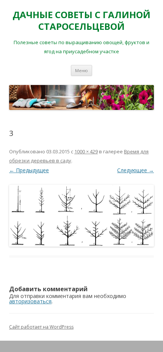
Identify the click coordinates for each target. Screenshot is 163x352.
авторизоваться (30, 301)
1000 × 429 (86, 151)
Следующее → (135, 170)
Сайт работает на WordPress (41, 327)
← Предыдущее (29, 170)
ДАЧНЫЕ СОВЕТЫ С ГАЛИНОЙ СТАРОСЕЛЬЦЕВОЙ (81, 20)
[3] (81, 216)
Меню (81, 70)
